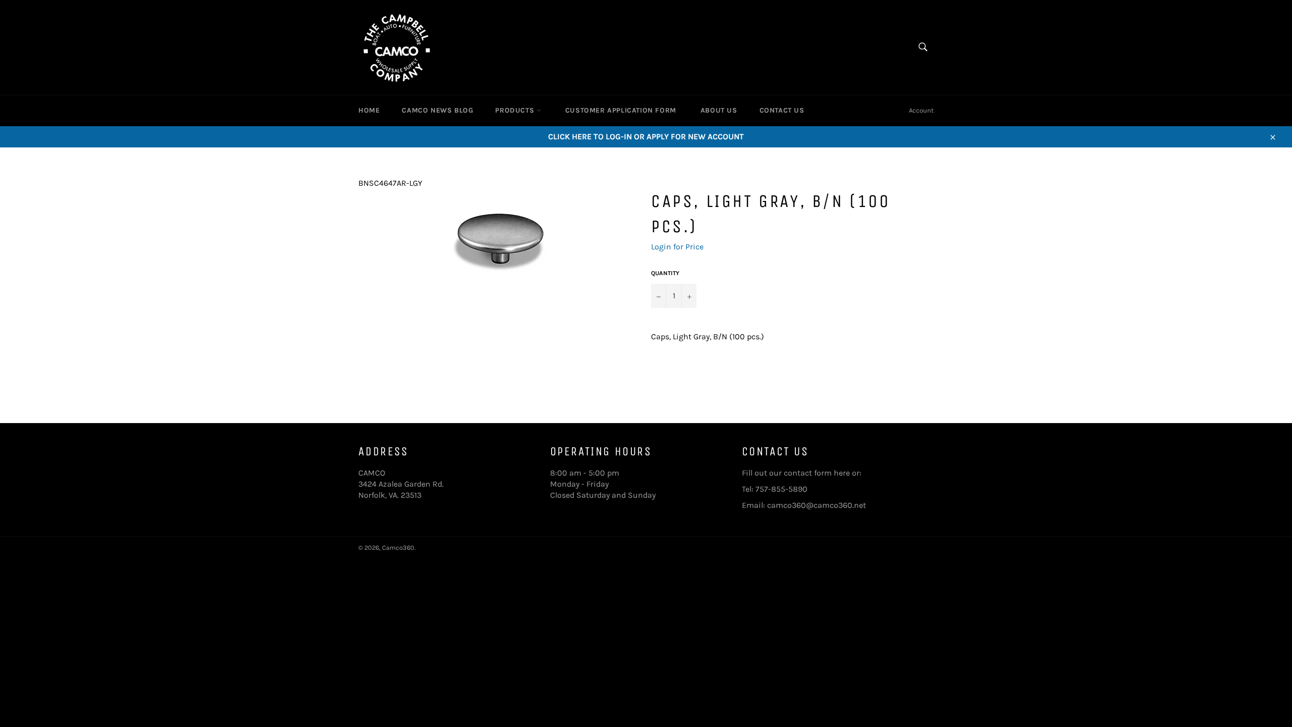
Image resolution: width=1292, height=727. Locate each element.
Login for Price (677, 246)
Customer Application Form (620, 110)
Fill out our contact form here (796, 473)
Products (515, 110)
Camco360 (398, 547)
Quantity (665, 273)
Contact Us (782, 110)
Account (921, 110)
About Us (719, 110)
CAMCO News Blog (437, 110)
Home (369, 110)
